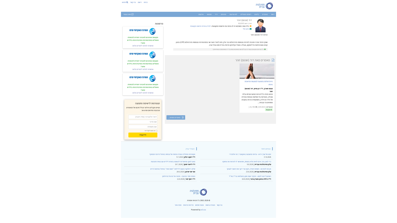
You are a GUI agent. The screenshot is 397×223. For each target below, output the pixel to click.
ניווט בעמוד (127, 14)
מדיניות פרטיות (188, 205)
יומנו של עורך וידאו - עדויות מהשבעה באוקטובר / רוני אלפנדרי (250, 154)
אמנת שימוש (199, 205)
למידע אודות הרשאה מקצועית (200, 26)
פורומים (223, 14)
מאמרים (265, 14)
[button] (142, 135)
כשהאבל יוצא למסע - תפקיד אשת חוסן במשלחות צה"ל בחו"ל (250, 176)
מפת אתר (178, 205)
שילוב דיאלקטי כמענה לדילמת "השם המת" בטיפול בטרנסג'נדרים (172, 169)
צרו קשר (133, 2)
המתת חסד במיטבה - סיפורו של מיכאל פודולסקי (178, 176)
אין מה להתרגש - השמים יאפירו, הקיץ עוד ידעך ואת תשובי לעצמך (249, 169)
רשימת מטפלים (245, 14)
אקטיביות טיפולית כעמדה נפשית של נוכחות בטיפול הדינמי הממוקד (172, 154)
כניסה (146, 2)
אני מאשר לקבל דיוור (150, 130)
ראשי (272, 14)
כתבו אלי (246, 29)
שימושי (209, 14)
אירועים (201, 14)
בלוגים (256, 14)
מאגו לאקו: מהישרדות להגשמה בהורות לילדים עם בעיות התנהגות (173, 161)
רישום (140, 2)
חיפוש (124, 2)
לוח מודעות (233, 14)
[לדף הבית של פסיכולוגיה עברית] (264, 6)
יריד (216, 14)
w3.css (203, 209)
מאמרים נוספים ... (174, 117)
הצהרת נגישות (210, 205)
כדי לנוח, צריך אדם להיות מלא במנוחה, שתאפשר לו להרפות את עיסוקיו (246, 161)
